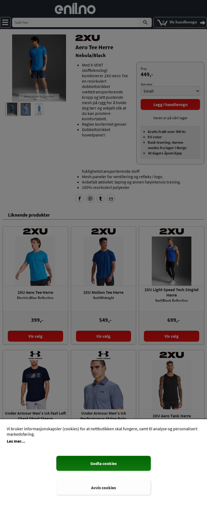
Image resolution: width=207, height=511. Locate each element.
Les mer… (16, 441)
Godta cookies (103, 463)
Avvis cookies (103, 487)
